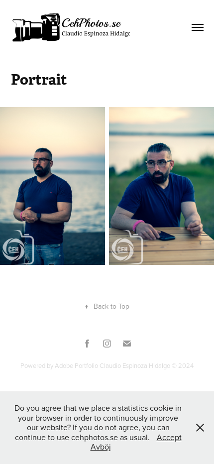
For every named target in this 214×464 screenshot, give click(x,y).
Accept (169, 437)
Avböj (101, 446)
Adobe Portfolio (76, 365)
